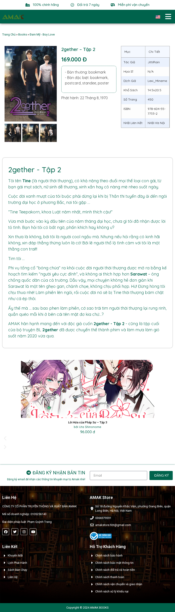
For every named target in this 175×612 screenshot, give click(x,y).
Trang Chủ (8, 34)
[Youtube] (33, 531)
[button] (10, 134)
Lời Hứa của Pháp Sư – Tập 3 (87, 422)
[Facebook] (5, 531)
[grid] (145, 87)
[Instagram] (24, 531)
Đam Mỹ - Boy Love (42, 34)
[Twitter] (14, 531)
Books (22, 34)
